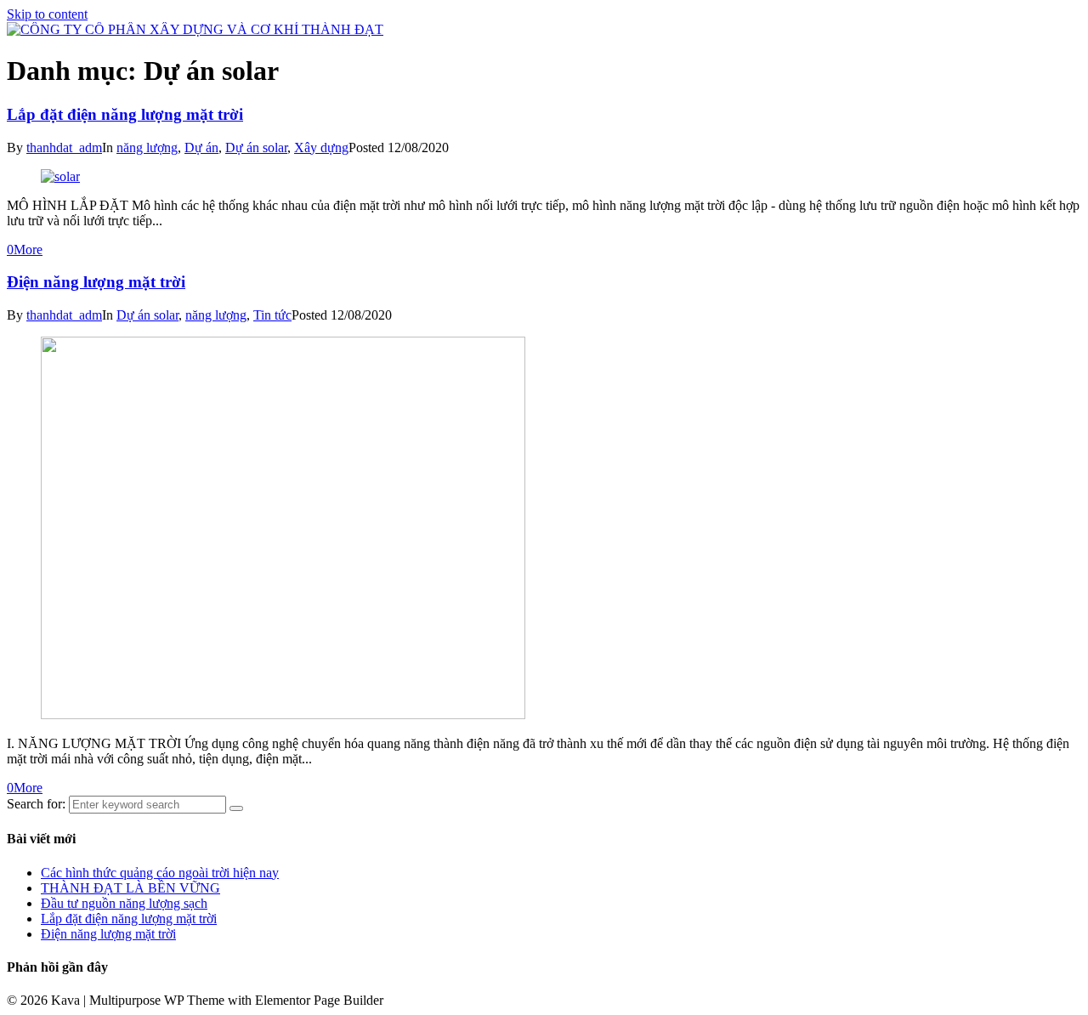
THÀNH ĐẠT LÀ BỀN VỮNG (130, 888)
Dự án (201, 147)
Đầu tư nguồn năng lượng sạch (124, 903)
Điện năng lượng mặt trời (96, 282)
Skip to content (47, 14)
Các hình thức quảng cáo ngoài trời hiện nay (160, 872)
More (28, 249)
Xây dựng (321, 147)
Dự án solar (256, 147)
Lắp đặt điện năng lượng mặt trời (125, 114)
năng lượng (147, 147)
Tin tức (272, 315)
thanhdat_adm (64, 147)
